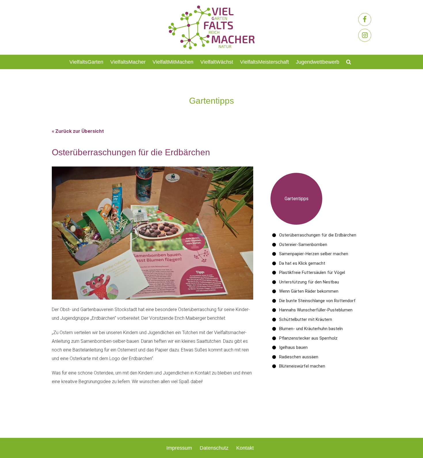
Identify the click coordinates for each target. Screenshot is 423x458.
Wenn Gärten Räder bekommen (308, 291)
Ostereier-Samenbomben (303, 244)
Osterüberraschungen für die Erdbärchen (317, 235)
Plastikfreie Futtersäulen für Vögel (312, 272)
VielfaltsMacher (128, 62)
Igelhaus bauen (293, 347)
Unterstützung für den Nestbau (309, 282)
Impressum (179, 448)
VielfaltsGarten (86, 62)
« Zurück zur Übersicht (78, 131)
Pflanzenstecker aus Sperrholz (308, 338)
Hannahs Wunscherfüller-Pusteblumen (315, 310)
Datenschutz (214, 448)
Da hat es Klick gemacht (302, 263)
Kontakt (245, 448)
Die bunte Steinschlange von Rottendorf (317, 300)
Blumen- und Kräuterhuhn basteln (311, 328)
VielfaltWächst (216, 62)
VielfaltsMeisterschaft (264, 62)
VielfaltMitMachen (173, 62)
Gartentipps (296, 198)
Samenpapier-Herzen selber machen (313, 253)
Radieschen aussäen (298, 356)
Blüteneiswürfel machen (302, 366)
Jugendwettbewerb (317, 62)
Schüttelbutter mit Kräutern (305, 319)
